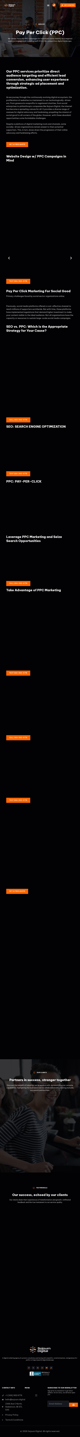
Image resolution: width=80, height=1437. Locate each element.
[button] (48, 5)
